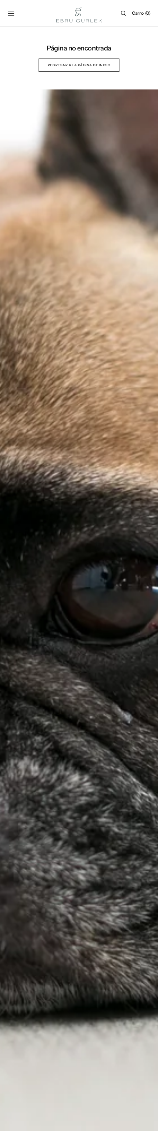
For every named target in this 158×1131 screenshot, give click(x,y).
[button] (11, 13)
